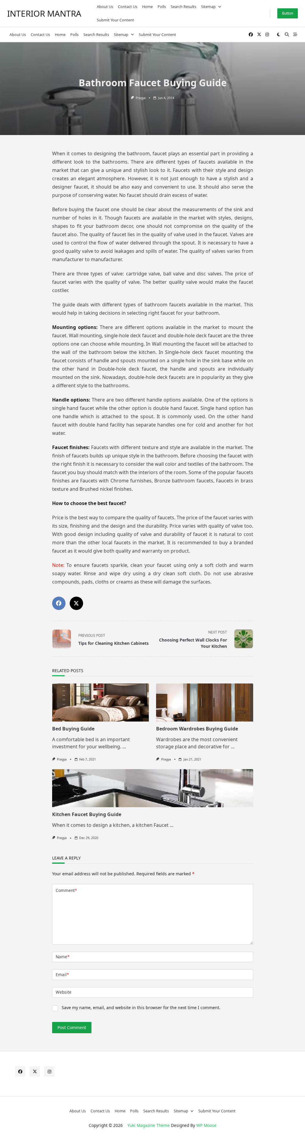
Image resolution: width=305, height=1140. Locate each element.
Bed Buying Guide (73, 728)
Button (287, 13)
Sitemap (208, 6)
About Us (105, 6)
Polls (162, 6)
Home (147, 6)
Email (62, 974)
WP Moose (206, 1125)
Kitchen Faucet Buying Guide (86, 814)
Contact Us (127, 6)
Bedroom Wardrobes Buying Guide (197, 728)
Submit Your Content (115, 20)
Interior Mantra (44, 13)
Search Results (183, 6)
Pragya (141, 98)
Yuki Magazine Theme (148, 1125)
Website (63, 992)
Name (62, 956)
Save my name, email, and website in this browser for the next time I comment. (141, 1007)
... (124, 746)
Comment (66, 890)
